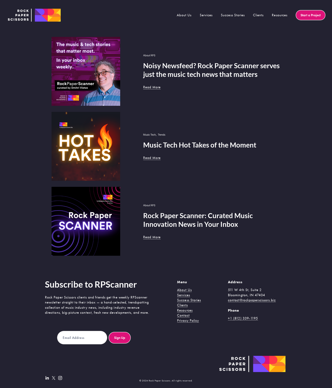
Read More (152, 87)
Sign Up (119, 338)
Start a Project (311, 15)
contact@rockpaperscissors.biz (252, 300)
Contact (183, 315)
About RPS (149, 55)
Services (183, 295)
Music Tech (149, 134)
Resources (184, 310)
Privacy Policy (188, 320)
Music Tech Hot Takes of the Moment (199, 145)
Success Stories (233, 15)
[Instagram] (60, 378)
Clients (258, 15)
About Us (184, 290)
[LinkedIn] (47, 378)
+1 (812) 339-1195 (243, 318)
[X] (54, 378)
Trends (161, 134)
